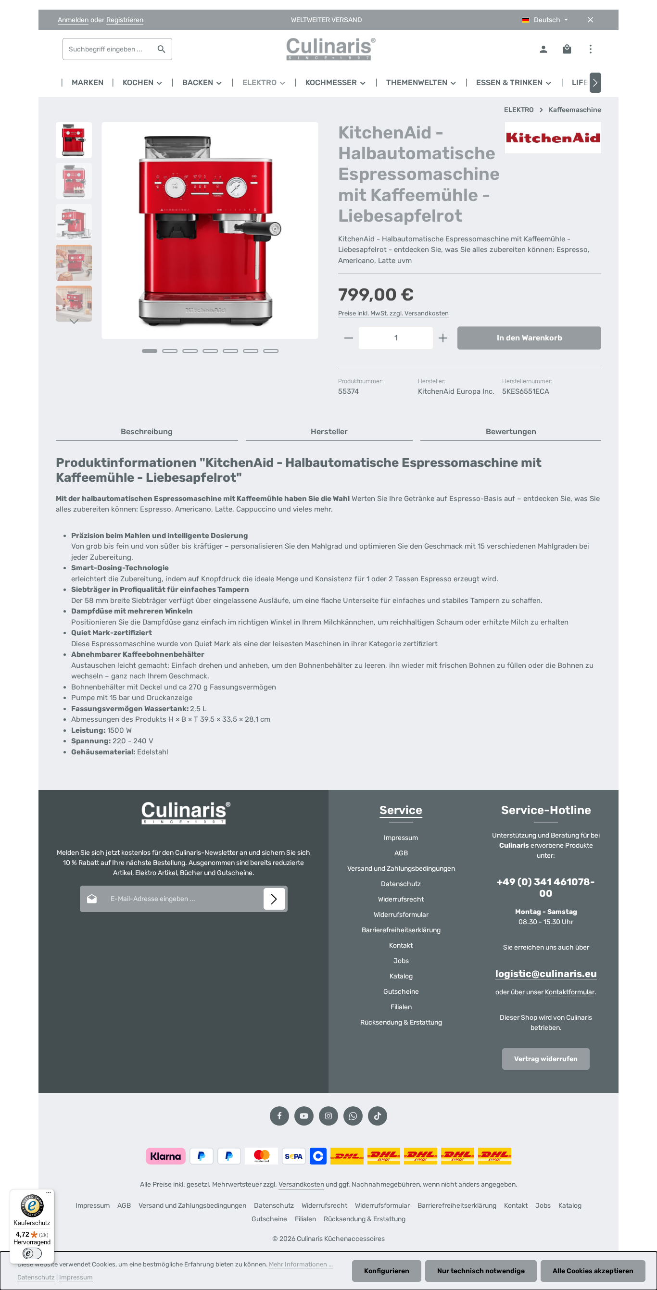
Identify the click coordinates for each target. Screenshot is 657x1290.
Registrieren (124, 20)
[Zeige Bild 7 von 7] (270, 351)
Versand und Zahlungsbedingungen (401, 868)
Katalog (401, 976)
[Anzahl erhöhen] (443, 338)
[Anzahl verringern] (348, 338)
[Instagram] (328, 1116)
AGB (401, 853)
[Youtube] (304, 1116)
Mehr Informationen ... (301, 1264)
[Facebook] (279, 1116)
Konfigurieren (386, 1271)
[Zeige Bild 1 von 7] (149, 351)
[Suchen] (162, 49)
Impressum (401, 838)
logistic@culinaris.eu (546, 973)
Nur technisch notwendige (481, 1271)
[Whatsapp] (353, 1116)
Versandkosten (301, 1184)
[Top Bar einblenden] (590, 49)
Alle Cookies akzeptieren (593, 1271)
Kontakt (401, 945)
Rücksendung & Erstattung (401, 1022)
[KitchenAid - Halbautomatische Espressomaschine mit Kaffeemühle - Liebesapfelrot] (209, 230)
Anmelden (73, 20)
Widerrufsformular (401, 915)
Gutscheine (401, 992)
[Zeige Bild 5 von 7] (230, 351)
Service (400, 810)
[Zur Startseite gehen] (328, 49)
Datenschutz (401, 884)
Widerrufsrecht (401, 899)
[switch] (32, 1253)
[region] (187, 251)
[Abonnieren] (274, 899)
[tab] (147, 432)
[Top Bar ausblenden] (590, 20)
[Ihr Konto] (543, 49)
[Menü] (48, 1195)
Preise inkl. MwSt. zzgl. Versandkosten (393, 313)
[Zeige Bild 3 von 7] (190, 351)
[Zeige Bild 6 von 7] (250, 351)
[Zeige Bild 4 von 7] (210, 351)
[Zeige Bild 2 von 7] (169, 351)
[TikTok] (377, 1116)
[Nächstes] (595, 83)
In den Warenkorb (529, 337)
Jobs (401, 961)
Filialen (401, 1007)
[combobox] (107, 49)
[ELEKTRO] (264, 82)
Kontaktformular (569, 992)
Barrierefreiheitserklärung (401, 930)
